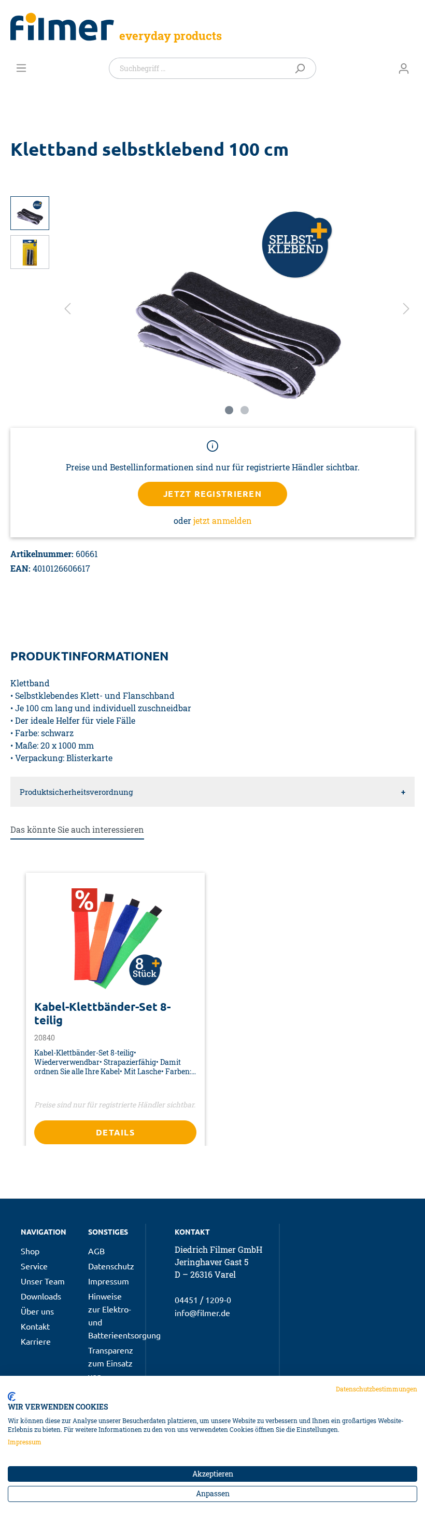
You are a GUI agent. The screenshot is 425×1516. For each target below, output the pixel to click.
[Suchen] (302, 68)
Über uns (37, 1311)
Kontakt (35, 1326)
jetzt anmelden (222, 520)
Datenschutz (111, 1266)
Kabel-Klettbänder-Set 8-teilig (102, 1013)
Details (115, 1132)
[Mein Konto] (404, 68)
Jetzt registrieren (212, 493)
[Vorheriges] (67, 308)
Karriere (36, 1341)
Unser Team (43, 1281)
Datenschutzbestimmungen (376, 1389)
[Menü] (21, 67)
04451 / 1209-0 (203, 1299)
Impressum (108, 1281)
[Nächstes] (406, 308)
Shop (30, 1251)
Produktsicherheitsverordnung (76, 792)
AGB (96, 1251)
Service (34, 1266)
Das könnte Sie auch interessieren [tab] (77, 829)
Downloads (41, 1296)
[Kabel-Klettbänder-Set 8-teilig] (115, 940)
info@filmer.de (202, 1312)
